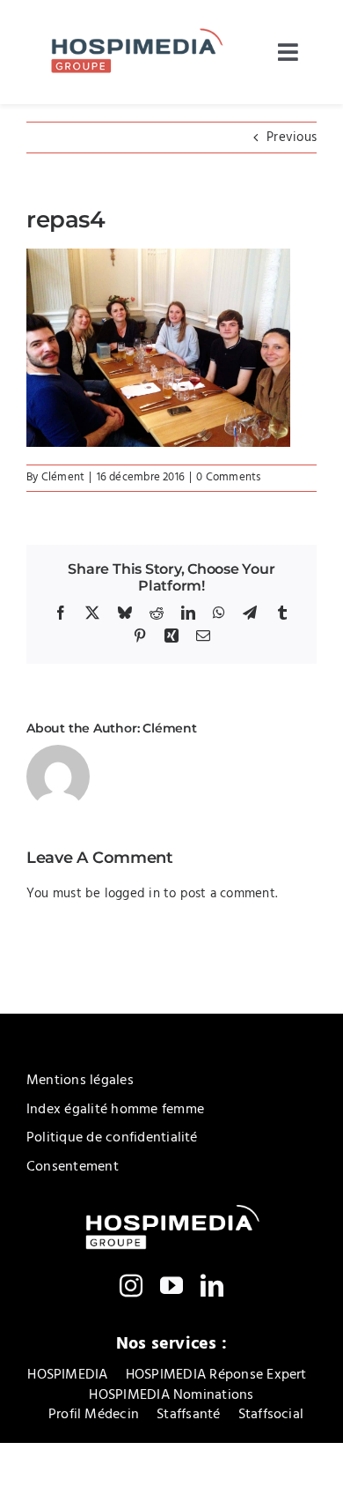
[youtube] (171, 1285)
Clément (63, 477)
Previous (291, 137)
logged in (132, 893)
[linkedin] (212, 1285)
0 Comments (228, 477)
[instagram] (131, 1285)
